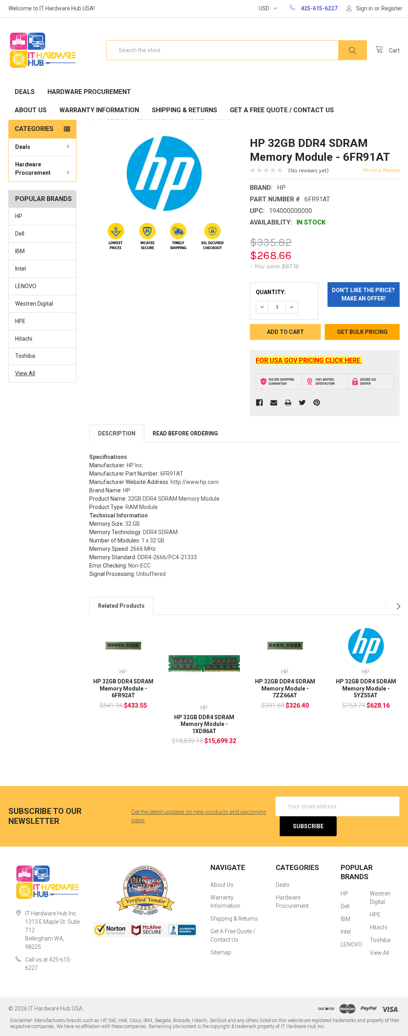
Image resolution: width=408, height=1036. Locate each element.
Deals (25, 92)
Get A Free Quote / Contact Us (282, 110)
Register (391, 8)
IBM (20, 251)
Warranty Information (99, 110)
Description (116, 433)
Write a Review (381, 170)
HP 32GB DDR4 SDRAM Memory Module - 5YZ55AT (366, 688)
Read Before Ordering (185, 433)
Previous (387, 606)
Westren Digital (34, 303)
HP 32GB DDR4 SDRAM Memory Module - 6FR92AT (123, 688)
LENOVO (25, 286)
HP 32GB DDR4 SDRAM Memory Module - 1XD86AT (204, 724)
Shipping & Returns (184, 110)
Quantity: (271, 292)
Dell (19, 233)
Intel (20, 268)
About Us (31, 110)
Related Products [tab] (121, 606)
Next (397, 606)
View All (25, 373)
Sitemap (220, 952)
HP (18, 216)
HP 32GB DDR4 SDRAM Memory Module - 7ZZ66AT (285, 688)
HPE (20, 321)
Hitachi (23, 339)
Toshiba (25, 356)
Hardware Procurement (89, 92)
